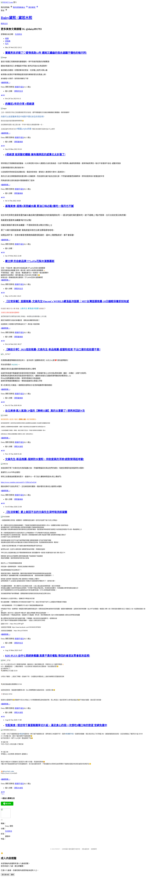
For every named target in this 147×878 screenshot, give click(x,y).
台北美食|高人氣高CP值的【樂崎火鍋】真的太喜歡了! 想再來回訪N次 (45, 410)
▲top (3, 95)
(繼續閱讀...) (5, 83)
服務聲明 (94, 849)
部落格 (7, 41)
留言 (22, 87)
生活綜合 (18, 34)
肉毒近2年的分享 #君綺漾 (19, 103)
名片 (7, 44)
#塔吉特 (21, 734)
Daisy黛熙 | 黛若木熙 (16, 18)
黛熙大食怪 (18, 446)
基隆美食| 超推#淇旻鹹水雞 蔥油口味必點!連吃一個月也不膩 (39, 206)
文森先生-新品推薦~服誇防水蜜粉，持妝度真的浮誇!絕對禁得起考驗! (44, 459)
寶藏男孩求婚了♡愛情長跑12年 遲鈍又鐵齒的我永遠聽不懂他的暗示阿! (46, 52)
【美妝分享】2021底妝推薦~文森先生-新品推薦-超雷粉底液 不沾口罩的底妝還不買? (53, 349)
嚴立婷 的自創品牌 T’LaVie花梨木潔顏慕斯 (29, 261)
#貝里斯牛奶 (69, 734)
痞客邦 (17, 87)
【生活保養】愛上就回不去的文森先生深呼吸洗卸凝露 (36, 512)
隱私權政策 (85, 849)
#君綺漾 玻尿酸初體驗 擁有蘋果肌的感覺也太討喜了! (35, 154)
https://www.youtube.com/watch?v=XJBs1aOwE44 (18, 482)
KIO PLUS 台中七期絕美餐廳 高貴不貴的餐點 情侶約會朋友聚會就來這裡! (47, 655)
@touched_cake (8, 771)
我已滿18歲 (5, 874)
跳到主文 (4, 24)
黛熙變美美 (18, 142)
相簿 (7, 38)
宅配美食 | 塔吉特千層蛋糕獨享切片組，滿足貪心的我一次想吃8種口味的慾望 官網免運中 (56, 725)
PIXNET (57, 849)
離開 (12, 874)
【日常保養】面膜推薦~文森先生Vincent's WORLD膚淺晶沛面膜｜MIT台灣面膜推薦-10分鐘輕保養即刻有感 (67, 301)
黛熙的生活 (18, 91)
